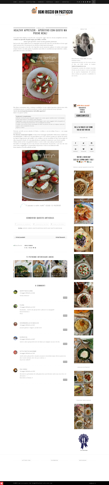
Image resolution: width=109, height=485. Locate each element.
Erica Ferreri (29, 245)
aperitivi (30, 228)
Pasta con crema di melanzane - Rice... (57, 274)
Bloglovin (83, 151)
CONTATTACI (65, 1)
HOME (15, 1)
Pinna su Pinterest (59, 224)
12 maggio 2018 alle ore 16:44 (27, 293)
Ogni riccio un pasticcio (23, 483)
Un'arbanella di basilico (29, 323)
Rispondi (65, 297)
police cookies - (46, 483)
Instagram (91, 145)
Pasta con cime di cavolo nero (20, 274)
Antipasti (24, 228)
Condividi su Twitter (42, 224)
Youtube (92, 151)
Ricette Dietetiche (38, 228)
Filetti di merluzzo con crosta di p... (40, 274)
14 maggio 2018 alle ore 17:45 (27, 353)
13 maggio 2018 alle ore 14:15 (27, 325)
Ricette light (46, 228)
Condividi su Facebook (23, 224)
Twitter (83, 145)
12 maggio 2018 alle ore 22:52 (27, 307)
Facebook (75, 145)
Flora (22, 305)
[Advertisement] (82, 91)
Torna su (92, 483)
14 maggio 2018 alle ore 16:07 (27, 339)
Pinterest (75, 151)
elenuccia (23, 337)
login (51, 483)
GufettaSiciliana (26, 291)
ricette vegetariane (56, 228)
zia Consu (23, 369)
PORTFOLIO (49, 1)
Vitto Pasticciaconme (28, 351)
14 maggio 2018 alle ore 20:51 (27, 371)
